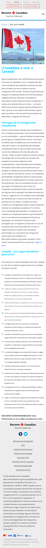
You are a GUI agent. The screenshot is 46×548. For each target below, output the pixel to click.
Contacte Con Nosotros (23, 449)
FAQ (23, 445)
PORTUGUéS (36, 2)
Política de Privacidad (23, 453)
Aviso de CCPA (23, 457)
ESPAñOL (17, 2)
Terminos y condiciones (19, 544)
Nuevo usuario (32, 6)
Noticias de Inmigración (23, 441)
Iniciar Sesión (13, 6)
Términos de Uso (23, 470)
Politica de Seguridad (23, 465)
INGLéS (8, 2)
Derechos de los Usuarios (23, 461)
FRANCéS (26, 2)
